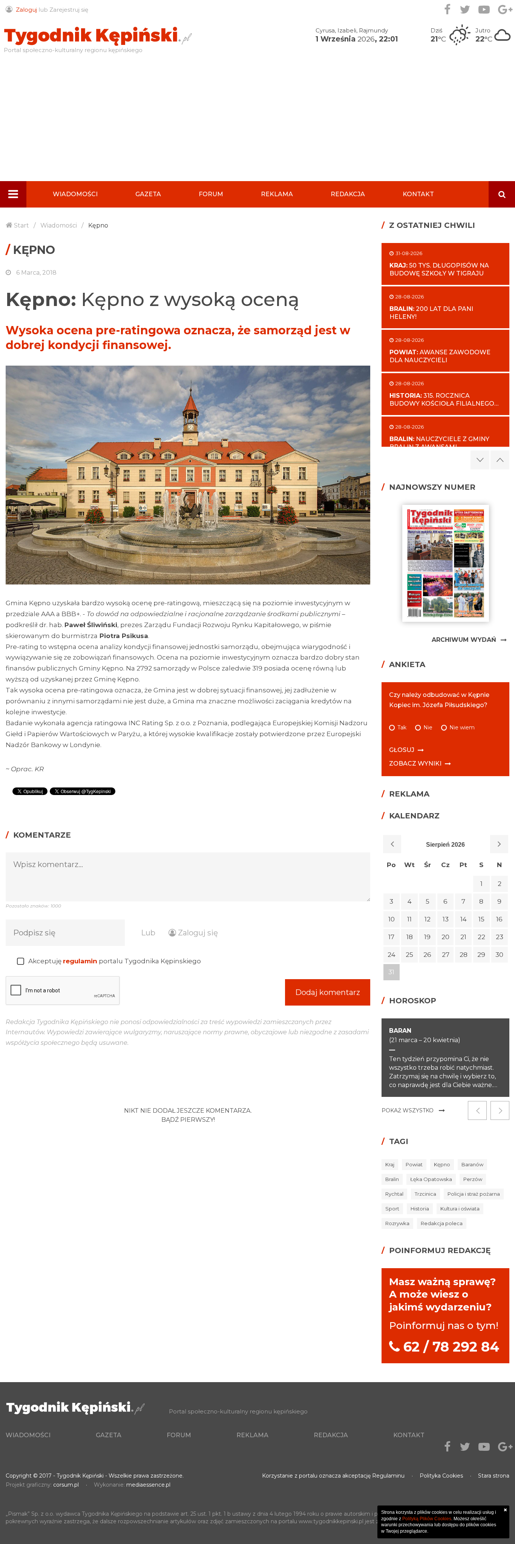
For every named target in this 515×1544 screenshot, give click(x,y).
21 (463, 937)
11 (409, 919)
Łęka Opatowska (431, 1179)
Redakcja (348, 194)
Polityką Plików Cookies (426, 1518)
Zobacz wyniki (415, 763)
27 (445, 954)
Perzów (472, 1179)
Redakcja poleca (442, 1223)
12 (428, 919)
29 (481, 954)
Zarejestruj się (68, 9)
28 (463, 954)
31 (391, 972)
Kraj (389, 1164)
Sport (392, 1209)
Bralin (392, 1179)
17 (391, 937)
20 (445, 937)
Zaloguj (26, 9)
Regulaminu (388, 1475)
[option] (188, 475)
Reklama (277, 194)
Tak (401, 727)
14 (463, 919)
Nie (427, 727)
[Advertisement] (257, 124)
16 (499, 919)
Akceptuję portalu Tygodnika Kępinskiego (114, 961)
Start (21, 225)
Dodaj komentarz (327, 992)
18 (409, 937)
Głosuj (401, 750)
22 (481, 937)
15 (481, 919)
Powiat (414, 1164)
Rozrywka (397, 1223)
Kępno (98, 225)
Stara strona (493, 1475)
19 (427, 937)
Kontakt (418, 194)
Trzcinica (425, 1194)
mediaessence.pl (148, 1484)
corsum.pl (66, 1484)
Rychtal (394, 1194)
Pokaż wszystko (408, 1110)
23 (499, 937)
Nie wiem (462, 727)
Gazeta (148, 194)
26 (427, 954)
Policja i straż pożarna (474, 1194)
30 (499, 954)
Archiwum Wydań (464, 639)
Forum (211, 194)
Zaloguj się (197, 932)
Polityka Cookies (441, 1475)
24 (391, 954)
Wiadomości (75, 194)
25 (409, 954)
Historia (420, 1209)
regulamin (80, 961)
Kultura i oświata (460, 1209)
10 (391, 919)
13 (446, 919)
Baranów (472, 1164)
